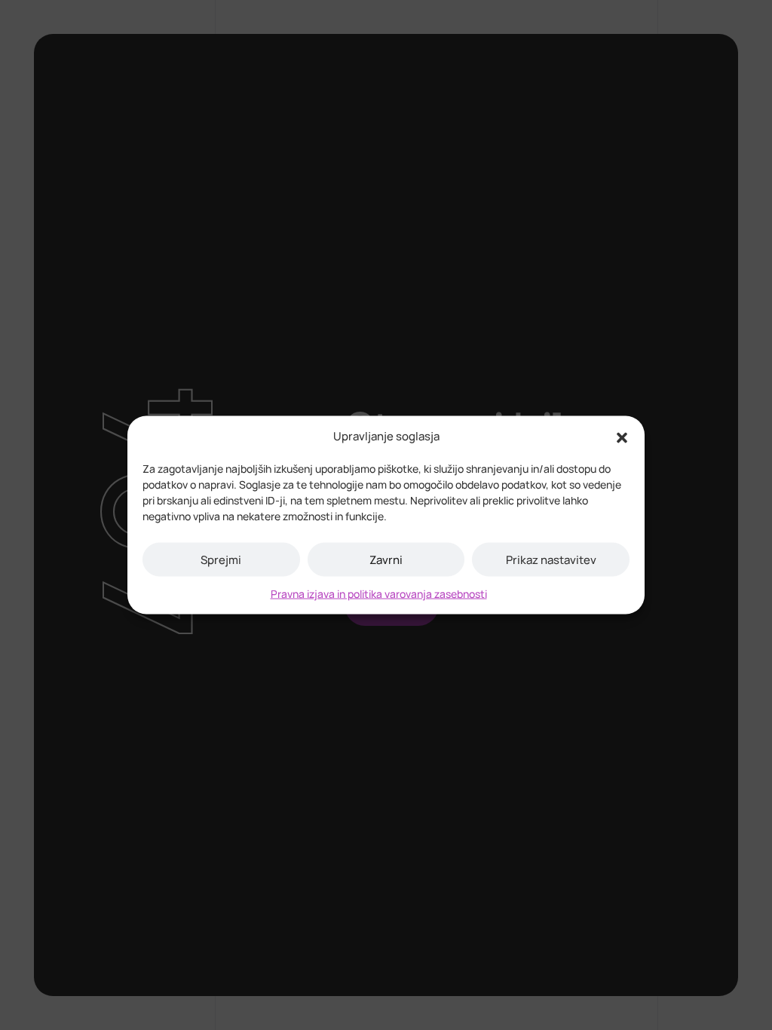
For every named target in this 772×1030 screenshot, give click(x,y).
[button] (622, 436)
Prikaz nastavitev (551, 559)
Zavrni (386, 559)
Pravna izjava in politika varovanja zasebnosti (379, 594)
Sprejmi (221, 559)
